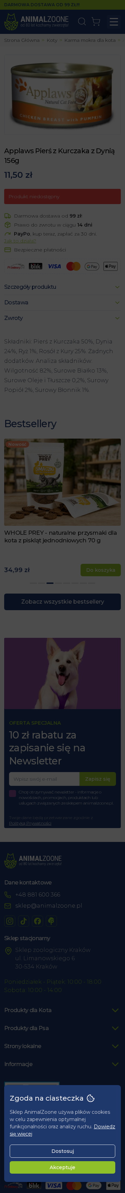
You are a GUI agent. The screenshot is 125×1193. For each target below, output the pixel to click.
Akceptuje (62, 1167)
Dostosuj (62, 1151)
